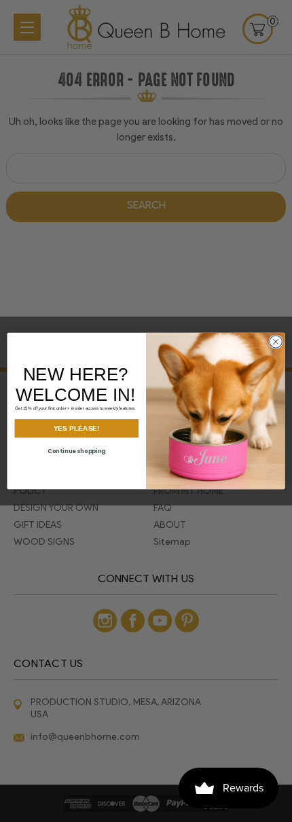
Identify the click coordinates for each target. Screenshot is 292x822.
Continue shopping (77, 451)
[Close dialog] (276, 342)
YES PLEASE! (77, 429)
